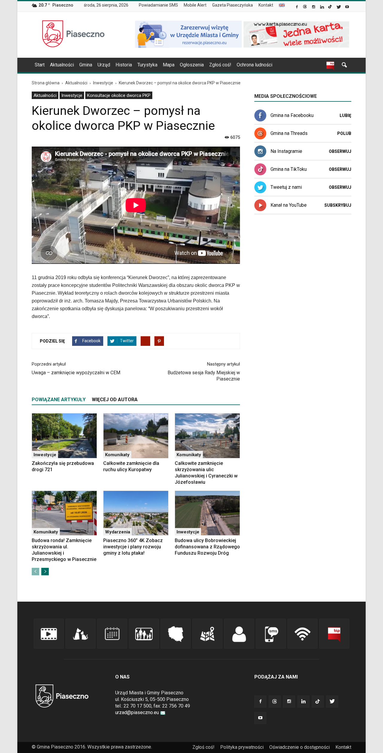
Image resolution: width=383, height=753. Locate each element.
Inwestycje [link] (71, 95)
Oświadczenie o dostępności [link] (299, 747)
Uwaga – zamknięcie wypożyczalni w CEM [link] (76, 372)
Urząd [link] (104, 65)
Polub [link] (344, 133)
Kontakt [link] (266, 5)
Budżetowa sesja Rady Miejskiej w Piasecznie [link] (204, 376)
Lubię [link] (345, 115)
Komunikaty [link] (117, 454)
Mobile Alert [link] (195, 5)
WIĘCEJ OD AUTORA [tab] (115, 399)
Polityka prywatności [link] (242, 747)
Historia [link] (123, 65)
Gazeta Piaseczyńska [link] (232, 5)
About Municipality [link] (282, 5)
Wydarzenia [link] (117, 532)
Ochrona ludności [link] (254, 65)
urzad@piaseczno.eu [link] (137, 712)
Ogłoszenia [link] (192, 65)
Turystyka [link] (147, 65)
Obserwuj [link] (340, 151)
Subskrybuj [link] (337, 205)
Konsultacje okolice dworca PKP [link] (119, 95)
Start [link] (40, 65)
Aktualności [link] (62, 65)
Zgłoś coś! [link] (220, 65)
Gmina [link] (85, 65)
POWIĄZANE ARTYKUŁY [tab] (59, 399)
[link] (297, 7)
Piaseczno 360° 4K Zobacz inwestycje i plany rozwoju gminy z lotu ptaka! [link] (133, 547)
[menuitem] (161, 5)
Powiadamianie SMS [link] (158, 5)
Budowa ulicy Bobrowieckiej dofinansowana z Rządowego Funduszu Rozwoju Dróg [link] (207, 547)
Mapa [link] (168, 65)
